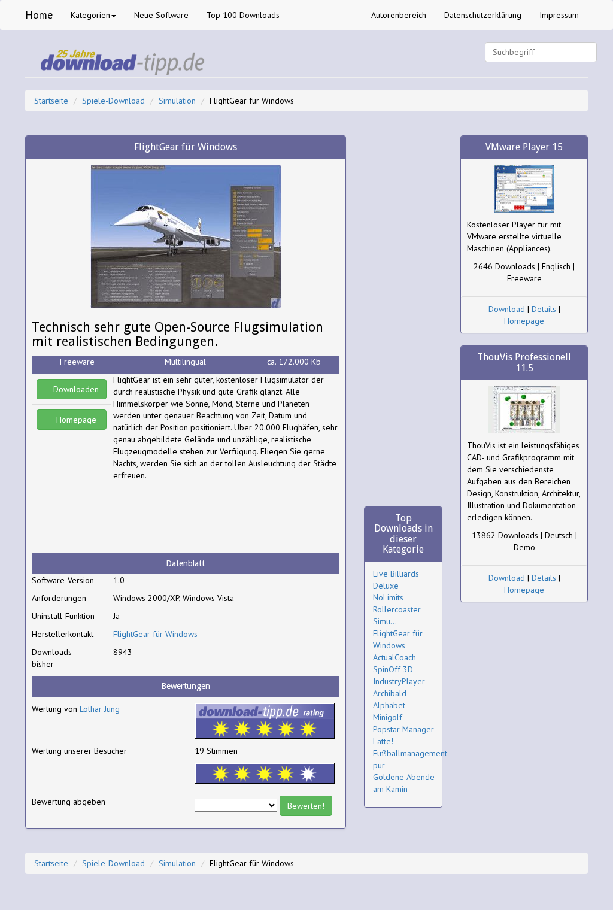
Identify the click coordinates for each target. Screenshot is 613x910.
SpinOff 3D (393, 669)
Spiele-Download (113, 100)
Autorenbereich (398, 15)
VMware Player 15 (524, 147)
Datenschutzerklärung (482, 15)
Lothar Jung (100, 708)
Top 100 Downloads (243, 15)
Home (39, 15)
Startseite (51, 100)
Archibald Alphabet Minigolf (389, 705)
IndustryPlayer (399, 681)
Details (544, 309)
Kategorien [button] (90, 15)
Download (506, 309)
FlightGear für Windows (155, 634)
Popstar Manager (403, 729)
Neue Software (161, 15)
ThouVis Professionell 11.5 (524, 362)
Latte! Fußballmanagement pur (410, 753)
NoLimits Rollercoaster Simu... (397, 609)
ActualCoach (394, 657)
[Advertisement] (209, 517)
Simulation (177, 100)
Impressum (559, 15)
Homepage (75, 419)
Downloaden (75, 389)
